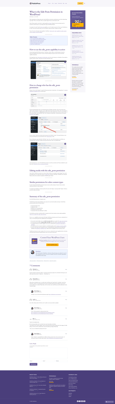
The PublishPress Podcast (73, 377)
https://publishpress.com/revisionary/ (55, 294)
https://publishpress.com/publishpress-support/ (55, 338)
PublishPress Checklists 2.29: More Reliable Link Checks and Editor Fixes (77, 41)
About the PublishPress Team (73, 380)
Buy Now (80, 3)
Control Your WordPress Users (35, 44)
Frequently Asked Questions (73, 381)
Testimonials (60, 3)
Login (66, 3)
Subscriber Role (46, 260)
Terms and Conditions (72, 383)
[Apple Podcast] (81, 401)
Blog (63, 3)
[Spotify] (83, 401)
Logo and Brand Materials (73, 386)
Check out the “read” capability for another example (58, 31)
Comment (31, 346)
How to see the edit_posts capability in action (37, 38)
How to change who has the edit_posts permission (38, 39)
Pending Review (49, 136)
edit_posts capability (33, 260)
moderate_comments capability (61, 226)
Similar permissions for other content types (37, 41)
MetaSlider (70, 393)
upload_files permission (61, 222)
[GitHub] (79, 401)
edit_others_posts (32, 114)
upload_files (47, 174)
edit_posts (50, 23)
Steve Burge (31, 16)
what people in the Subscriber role (43, 57)
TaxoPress (70, 394)
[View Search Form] (84, 3)
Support (56, 3)
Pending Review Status (40, 260)
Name (31, 360)
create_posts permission (63, 221)
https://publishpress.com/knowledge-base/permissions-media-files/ (42, 313)
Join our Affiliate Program (73, 378)
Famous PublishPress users (73, 387)
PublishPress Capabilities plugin (41, 228)
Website (57, 360)
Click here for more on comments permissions (40, 164)
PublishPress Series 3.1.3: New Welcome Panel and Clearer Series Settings (77, 36)
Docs (53, 3)
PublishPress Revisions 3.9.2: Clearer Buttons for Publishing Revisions (77, 57)
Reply (66, 269)
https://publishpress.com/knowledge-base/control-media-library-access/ (43, 312)
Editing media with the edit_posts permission (37, 40)
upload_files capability (53, 260)
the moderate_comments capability (36, 32)
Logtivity (70, 396)
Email (44, 360)
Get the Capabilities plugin (52, 244)
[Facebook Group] (77, 401)
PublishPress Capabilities (43, 240)
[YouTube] (84, 401)
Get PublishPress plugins (76, 25)
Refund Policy (71, 384)
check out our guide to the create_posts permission (38, 214)
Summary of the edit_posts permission (36, 42)
